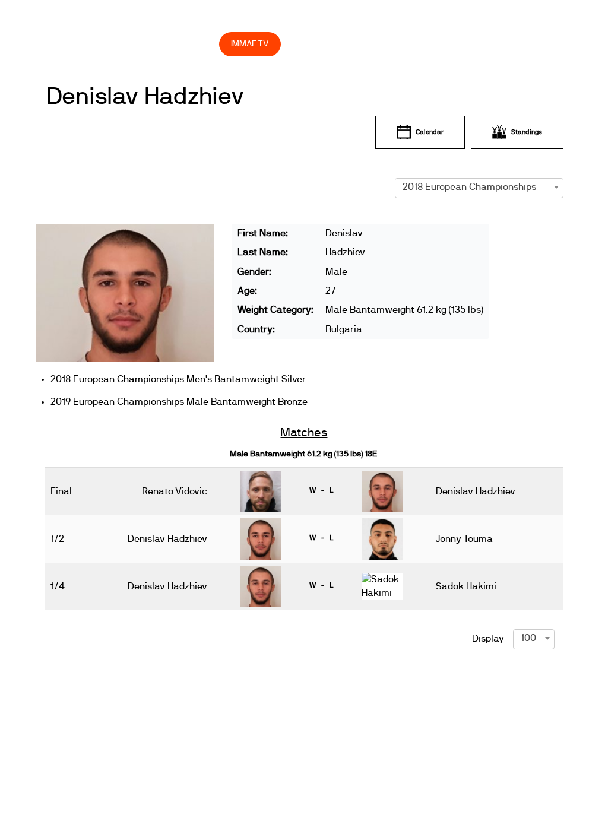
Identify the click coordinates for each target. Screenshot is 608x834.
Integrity (134, 43)
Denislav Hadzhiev (145, 97)
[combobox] (479, 187)
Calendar (430, 132)
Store (199, 43)
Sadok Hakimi (466, 586)
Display (488, 638)
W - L (321, 490)
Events (172, 18)
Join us (383, 18)
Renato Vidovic (174, 491)
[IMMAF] (77, 18)
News (130, 18)
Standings (526, 132)
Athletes (450, 18)
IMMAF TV (250, 43)
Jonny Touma (464, 539)
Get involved (308, 18)
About (234, 18)
